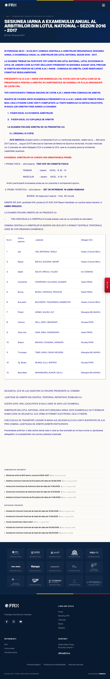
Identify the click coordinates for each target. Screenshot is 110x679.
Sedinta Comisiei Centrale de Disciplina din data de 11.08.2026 (33, 497)
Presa (60, 612)
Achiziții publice (10, 652)
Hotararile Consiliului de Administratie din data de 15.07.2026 (33, 492)
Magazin (61, 628)
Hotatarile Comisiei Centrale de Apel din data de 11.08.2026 (32, 516)
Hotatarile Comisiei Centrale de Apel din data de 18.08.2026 (32, 511)
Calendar (62, 620)
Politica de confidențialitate (54, 664)
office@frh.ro (64, 653)
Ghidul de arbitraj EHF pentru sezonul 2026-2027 (27, 475)
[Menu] (103, 5)
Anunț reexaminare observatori (19, 522)
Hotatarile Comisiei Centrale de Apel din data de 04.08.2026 (32, 527)
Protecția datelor (34, 664)
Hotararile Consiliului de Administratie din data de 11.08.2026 (33, 486)
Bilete (60, 624)
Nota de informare (75, 664)
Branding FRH (64, 616)
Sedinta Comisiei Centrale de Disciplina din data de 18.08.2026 (33, 481)
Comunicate (9, 648)
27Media (102, 674)
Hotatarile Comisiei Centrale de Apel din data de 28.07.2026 (32, 533)
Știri (6, 644)
